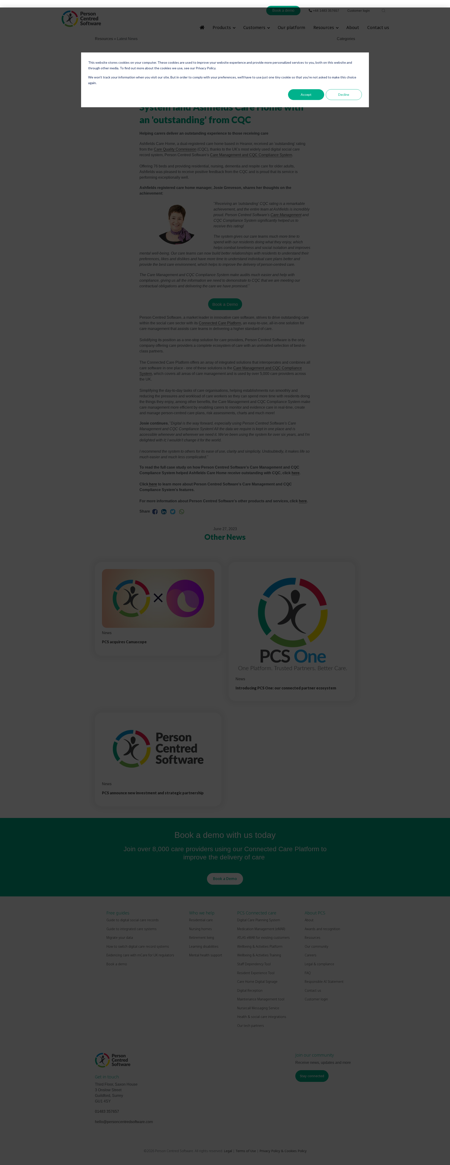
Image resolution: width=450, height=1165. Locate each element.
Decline (343, 94)
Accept (306, 94)
